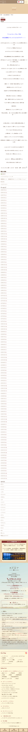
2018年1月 (3, 293)
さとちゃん (3, 494)
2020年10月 (3, 218)
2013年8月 (3, 426)
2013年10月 (3, 421)
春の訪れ (2, 181)
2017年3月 (3, 316)
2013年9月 (3, 424)
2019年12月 (3, 233)
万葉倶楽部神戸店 (14, 676)
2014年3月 (3, 408)
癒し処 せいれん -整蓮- (7, 694)
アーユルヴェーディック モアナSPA (9, 692)
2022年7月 (3, 195)
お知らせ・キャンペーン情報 (8, 659)
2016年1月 (3, 352)
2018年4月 (3, 285)
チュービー (3, 509)
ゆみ (2, 530)
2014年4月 (3, 406)
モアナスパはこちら (14, 588)
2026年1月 (3, 190)
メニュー (12, 657)
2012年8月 (3, 457)
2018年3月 (3, 287)
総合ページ (4, 673)
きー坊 (2, 489)
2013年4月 (3, 437)
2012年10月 (3, 452)
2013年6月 (3, 432)
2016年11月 (3, 326)
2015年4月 (3, 375)
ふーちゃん (3, 512)
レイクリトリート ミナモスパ (8, 698)
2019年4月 (3, 254)
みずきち (3, 19)
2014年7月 (3, 398)
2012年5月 (3, 465)
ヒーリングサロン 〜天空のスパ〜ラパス (10, 689)
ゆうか (2, 527)
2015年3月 (3, 378)
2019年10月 (3, 238)
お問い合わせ (20, 661)
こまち (2, 491)
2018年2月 (3, 290)
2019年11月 (3, 236)
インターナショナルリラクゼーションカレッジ (12, 717)
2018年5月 (3, 282)
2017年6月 (3, 308)
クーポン (20, 659)
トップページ (5, 656)
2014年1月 (3, 414)
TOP (1, 14)
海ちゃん (2, 533)
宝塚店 (10, 674)
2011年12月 (3, 478)
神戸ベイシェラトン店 (7, 678)
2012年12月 (3, 447)
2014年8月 (3, 396)
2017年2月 (3, 318)
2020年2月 (3, 228)
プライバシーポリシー (7, 663)
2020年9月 (3, 220)
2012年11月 (3, 450)
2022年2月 (3, 200)
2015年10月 (3, 360)
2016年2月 (3, 349)
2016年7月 (3, 336)
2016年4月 (3, 344)
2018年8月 (3, 275)
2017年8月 (3, 305)
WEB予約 (11, 661)
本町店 (20, 673)
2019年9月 (3, 241)
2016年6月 (3, 339)
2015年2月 (3, 380)
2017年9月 (3, 303)
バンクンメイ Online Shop (7, 713)
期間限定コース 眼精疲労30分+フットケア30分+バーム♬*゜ (14, 179)
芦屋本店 (13, 673)
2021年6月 (3, 208)
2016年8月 (3, 334)
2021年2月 (3, 210)
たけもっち (3, 504)
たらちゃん (3, 507)
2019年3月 (3, 257)
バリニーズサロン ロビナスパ (8, 687)
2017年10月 (3, 300)
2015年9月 (3, 362)
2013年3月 (3, 439)
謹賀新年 (4, 174)
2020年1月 (3, 231)
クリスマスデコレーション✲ (7, 176)
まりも (2, 515)
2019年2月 (3, 259)
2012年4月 (3, 468)
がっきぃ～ (3, 486)
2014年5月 (3, 403)
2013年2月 (3, 442)
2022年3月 (3, 197)
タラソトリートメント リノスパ (9, 683)
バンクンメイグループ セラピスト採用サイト (11, 722)
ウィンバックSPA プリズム (7, 703)
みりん (2, 520)
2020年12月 (3, 213)
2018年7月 (3, 277)
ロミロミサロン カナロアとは (18, 656)
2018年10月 (3, 269)
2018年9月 (3, 272)
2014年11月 (3, 388)
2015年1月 (3, 383)
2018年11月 (3, 267)
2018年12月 (3, 264)
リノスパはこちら (14, 587)
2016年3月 (3, 347)
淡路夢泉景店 (19, 674)
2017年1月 (3, 321)
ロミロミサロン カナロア (7, 685)
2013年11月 (3, 419)
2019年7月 (3, 246)
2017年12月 (3, 295)
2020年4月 (3, 223)
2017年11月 (3, 298)
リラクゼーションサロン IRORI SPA (9, 696)
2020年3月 (3, 226)
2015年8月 (3, 365)
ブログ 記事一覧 (6, 14)
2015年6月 (3, 370)
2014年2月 (3, 411)
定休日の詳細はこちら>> (18, 596)
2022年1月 (3, 202)
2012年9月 (3, 455)
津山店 (17, 678)
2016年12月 (3, 323)
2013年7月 (3, 429)
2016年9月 (3, 331)
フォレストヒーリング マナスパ (9, 690)
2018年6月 (3, 280)
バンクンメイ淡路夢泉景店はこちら (14, 585)
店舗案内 (4, 657)
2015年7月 (3, 367)
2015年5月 (3, 372)
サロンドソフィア (6, 708)
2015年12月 (3, 354)
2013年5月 (3, 434)
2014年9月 (3, 393)
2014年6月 (3, 401)
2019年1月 (3, 262)
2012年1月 (3, 475)
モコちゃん (3, 522)
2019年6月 (3, 249)
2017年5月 (3, 311)
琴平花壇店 (4, 676)
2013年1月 (3, 444)
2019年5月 (3, 251)
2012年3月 (3, 470)
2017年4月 (3, 313)
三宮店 (3, 674)
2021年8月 (3, 205)
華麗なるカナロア (4, 535)
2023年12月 (3, 192)
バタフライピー (4, 184)
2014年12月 (3, 385)
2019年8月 (3, 244)
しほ (2, 499)
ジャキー (2, 502)
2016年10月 (3, 329)
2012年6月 (3, 463)
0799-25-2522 (15, 579)
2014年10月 (3, 390)
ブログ (3, 661)
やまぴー (2, 525)
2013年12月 (3, 416)
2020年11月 (3, 215)
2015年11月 (3, 357)
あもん (2, 484)
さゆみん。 (3, 497)
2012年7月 (3, 460)
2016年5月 (3, 341)
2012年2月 (3, 473)
